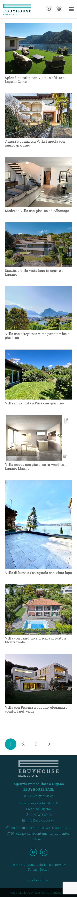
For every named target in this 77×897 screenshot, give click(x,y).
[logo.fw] (17, 9)
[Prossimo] (49, 744)
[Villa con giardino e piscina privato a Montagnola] (38, 609)
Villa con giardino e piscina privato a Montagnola (35, 640)
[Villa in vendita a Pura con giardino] (38, 375)
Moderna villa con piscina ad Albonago (37, 211)
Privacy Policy (38, 869)
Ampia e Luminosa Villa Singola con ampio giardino (35, 143)
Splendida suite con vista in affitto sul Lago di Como (36, 79)
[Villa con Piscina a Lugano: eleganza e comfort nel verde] (38, 679)
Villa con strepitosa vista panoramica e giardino (37, 336)
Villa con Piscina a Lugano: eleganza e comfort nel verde (36, 709)
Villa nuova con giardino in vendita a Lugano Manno (36, 466)
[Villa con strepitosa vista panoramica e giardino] (38, 308)
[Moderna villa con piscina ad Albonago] (38, 182)
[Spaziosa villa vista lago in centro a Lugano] (38, 244)
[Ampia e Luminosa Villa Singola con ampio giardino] (38, 115)
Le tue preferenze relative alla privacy (38, 865)
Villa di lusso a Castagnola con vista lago (38, 573)
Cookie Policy (38, 880)
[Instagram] (59, 9)
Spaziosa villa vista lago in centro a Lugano (34, 272)
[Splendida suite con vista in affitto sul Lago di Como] (38, 48)
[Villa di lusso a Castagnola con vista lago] (38, 524)
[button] (71, 9)
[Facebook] (49, 9)
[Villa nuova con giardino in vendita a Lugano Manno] (38, 438)
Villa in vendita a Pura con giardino (34, 403)
